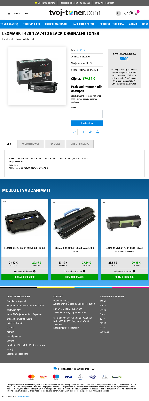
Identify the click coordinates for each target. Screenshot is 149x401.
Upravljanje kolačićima (17, 353)
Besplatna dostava (46, 2)
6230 (102, 327)
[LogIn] (131, 13)
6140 (102, 314)
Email (73, 107)
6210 (102, 318)
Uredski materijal (56, 24)
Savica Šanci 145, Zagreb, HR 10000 (70, 312)
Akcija (133, 24)
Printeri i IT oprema (112, 24)
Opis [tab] (9, 143)
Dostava (10, 340)
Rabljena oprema (83, 24)
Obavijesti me (86, 123)
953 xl (103, 301)
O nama (10, 327)
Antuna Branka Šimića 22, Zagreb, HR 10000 (74, 303)
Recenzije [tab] (55, 143)
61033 (103, 305)
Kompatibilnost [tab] (30, 143)
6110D (103, 310)
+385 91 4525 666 (67, 321)
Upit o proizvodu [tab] (80, 143)
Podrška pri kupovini (16, 301)
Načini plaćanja (14, 336)
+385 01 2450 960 (83, 318)
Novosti (18, 13)
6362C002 (104, 332)
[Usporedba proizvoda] (82, 132)
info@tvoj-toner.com (104, 2)
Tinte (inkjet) (31, 24)
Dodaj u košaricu (24, 277)
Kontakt (10, 332)
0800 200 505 (83, 2)
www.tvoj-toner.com (101, 391)
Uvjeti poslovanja (15, 323)
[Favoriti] (74, 132)
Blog (27, 13)
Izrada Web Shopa (24, 396)
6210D (103, 323)
